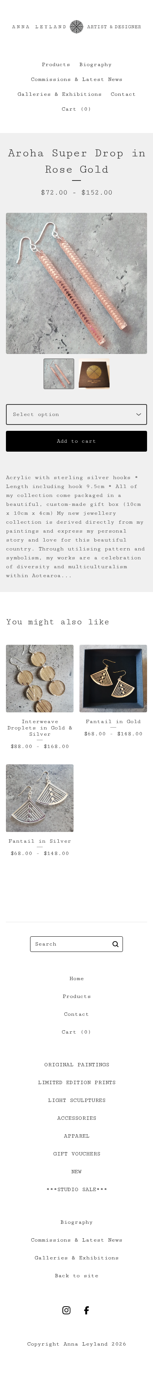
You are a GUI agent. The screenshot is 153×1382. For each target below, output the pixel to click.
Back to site (76, 1275)
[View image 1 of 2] (58, 373)
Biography (95, 64)
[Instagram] (66, 1310)
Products (56, 64)
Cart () (76, 109)
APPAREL (76, 1136)
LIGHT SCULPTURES (76, 1100)
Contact (123, 94)
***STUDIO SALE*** (76, 1189)
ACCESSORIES (76, 1118)
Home (76, 978)
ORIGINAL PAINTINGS (76, 1064)
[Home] (76, 27)
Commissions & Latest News (77, 79)
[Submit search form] (115, 944)
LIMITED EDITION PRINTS (76, 1082)
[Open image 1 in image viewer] (76, 283)
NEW (76, 1171)
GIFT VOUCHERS (76, 1154)
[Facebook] (86, 1310)
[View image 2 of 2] (94, 373)
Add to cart (76, 441)
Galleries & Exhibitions (59, 94)
